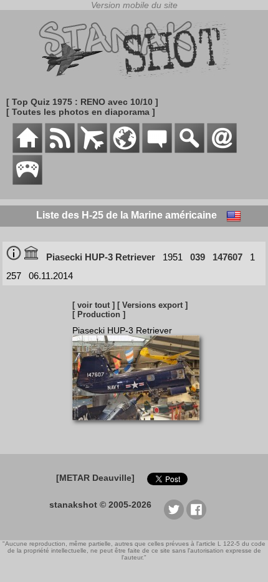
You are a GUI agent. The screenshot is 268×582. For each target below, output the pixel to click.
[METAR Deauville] (95, 478)
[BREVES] (60, 150)
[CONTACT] (222, 150)
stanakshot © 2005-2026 (100, 505)
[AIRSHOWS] (125, 150)
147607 (227, 257)
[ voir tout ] (93, 305)
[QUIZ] (27, 182)
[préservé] (31, 257)
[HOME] (27, 150)
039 (197, 257)
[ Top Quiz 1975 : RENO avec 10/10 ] (82, 102)
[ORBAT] (92, 150)
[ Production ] (98, 314)
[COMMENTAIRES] (157, 150)
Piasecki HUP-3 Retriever (100, 257)
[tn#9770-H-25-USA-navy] (140, 427)
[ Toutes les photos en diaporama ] (80, 112)
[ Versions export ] (152, 305)
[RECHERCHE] (189, 150)
